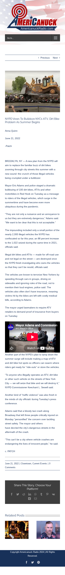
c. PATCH (10, 449)
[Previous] (7, 527)
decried (15, 425)
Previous (45, 55)
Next (55, 55)
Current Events (39, 461)
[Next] (57, 527)
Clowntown (26, 461)
